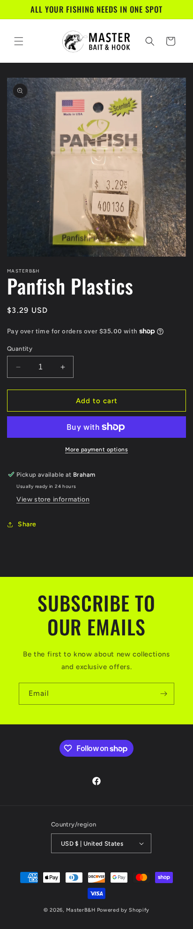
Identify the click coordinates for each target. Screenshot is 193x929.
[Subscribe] (163, 694)
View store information (52, 499)
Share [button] (27, 524)
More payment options (96, 449)
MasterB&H (80, 910)
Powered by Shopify (123, 910)
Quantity (19, 348)
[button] (18, 41)
